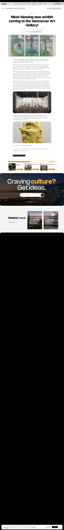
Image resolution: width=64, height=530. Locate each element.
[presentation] (30, 13)
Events (3, 8)
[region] (32, 527)
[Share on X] (24, 31)
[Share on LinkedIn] (26, 31)
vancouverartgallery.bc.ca (26, 145)
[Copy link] (28, 31)
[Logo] (4, 3)
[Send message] (42, 194)
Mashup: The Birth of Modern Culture (29, 59)
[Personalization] (62, 4)
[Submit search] (59, 1)
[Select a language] (61, 1)
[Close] (3, 527)
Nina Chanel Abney (24, 115)
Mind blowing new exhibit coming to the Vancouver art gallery (15, 8)
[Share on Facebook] (23, 31)
